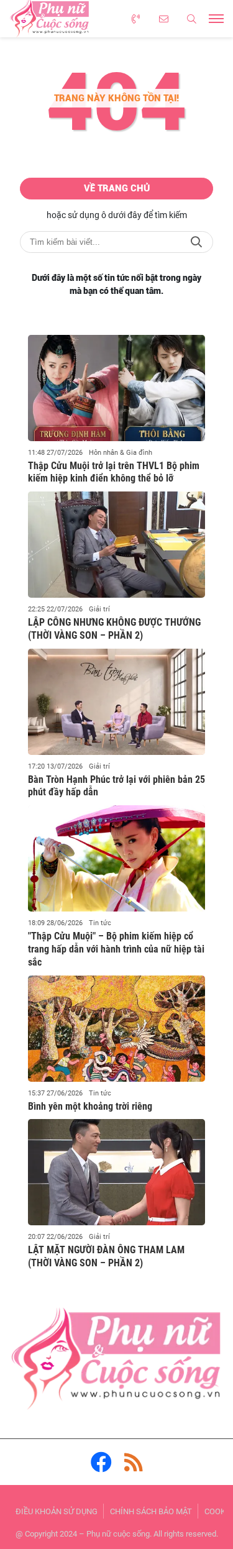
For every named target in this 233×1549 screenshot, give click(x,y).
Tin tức (100, 923)
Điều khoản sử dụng (57, 1511)
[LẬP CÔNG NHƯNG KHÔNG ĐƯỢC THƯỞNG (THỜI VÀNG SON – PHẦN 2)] (116, 544)
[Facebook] (101, 1462)
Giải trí (99, 609)
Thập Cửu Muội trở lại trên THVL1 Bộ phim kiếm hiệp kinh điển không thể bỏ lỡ (113, 472)
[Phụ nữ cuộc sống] (116, 1362)
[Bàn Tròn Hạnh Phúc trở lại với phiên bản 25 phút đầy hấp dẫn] (116, 702)
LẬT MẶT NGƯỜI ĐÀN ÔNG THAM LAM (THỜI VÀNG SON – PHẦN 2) (106, 1256)
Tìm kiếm (196, 242)
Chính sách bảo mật (151, 1511)
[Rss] (133, 1462)
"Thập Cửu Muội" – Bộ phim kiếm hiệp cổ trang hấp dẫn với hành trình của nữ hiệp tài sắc (116, 949)
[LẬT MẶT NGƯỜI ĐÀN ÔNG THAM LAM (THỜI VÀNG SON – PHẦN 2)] (116, 1172)
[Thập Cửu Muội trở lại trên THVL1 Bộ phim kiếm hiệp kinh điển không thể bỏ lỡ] (116, 388)
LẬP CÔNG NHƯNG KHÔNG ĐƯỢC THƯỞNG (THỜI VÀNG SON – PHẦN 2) (114, 628)
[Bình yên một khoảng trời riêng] (116, 1029)
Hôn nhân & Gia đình (120, 453)
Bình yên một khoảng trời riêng (90, 1106)
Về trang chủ (117, 188)
